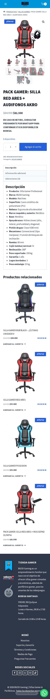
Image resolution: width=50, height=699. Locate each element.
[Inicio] (4, 11)
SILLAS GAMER (17, 159)
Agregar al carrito (33, 146)
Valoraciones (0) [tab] (12, 178)
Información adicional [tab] (15, 173)
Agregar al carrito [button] (13, 344)
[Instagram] (19, 673)
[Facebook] (14, 673)
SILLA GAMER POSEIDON (15, 465)
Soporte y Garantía (25, 645)
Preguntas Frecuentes (25, 658)
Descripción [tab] (10, 167)
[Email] (30, 673)
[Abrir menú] (5, 4)
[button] (43, 21)
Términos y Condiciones (25, 649)
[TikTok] (35, 673)
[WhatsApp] (25, 673)
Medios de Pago (25, 654)
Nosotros (25, 640)
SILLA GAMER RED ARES (14, 399)
